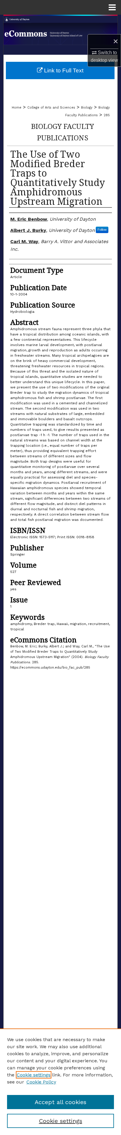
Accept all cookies (60, 1102)
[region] (60, 1081)
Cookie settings (34, 1075)
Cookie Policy (41, 1082)
